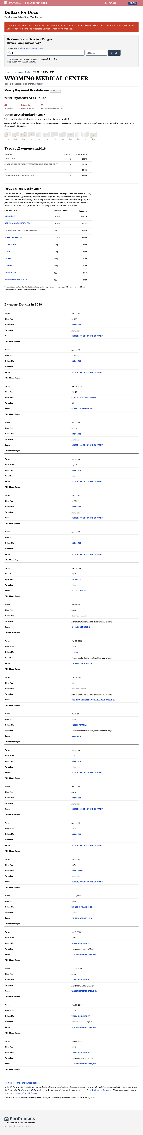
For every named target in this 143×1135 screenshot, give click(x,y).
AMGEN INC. (77, 736)
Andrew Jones (24, 48)
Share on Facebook (106, 3)
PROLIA (7, 258)
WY (36, 84)
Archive (10, 59)
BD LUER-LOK (10, 272)
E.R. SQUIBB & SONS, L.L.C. (83, 663)
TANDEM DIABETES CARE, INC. (84, 954)
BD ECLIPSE (9, 216)
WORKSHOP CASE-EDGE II (15, 279)
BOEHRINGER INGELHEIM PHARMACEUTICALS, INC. (93, 700)
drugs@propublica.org (27, 1093)
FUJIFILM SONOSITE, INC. (82, 918)
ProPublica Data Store (102, 1089)
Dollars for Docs (36, 3)
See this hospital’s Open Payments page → (22, 1083)
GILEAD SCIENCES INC (81, 627)
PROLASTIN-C (10, 244)
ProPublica (12, 3)
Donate (133, 3)
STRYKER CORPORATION (82, 408)
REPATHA (8, 265)
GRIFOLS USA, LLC (79, 590)
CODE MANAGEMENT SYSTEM (17, 223)
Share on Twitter (111, 3)
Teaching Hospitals (24, 72)
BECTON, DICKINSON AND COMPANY (87, 336)
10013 (40, 48)
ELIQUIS (8, 251)
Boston (34, 48)
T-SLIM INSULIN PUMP (14, 237)
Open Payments (60, 28)
